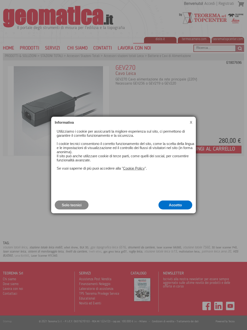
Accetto (175, 205)
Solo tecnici (72, 205)
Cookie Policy (134, 168)
